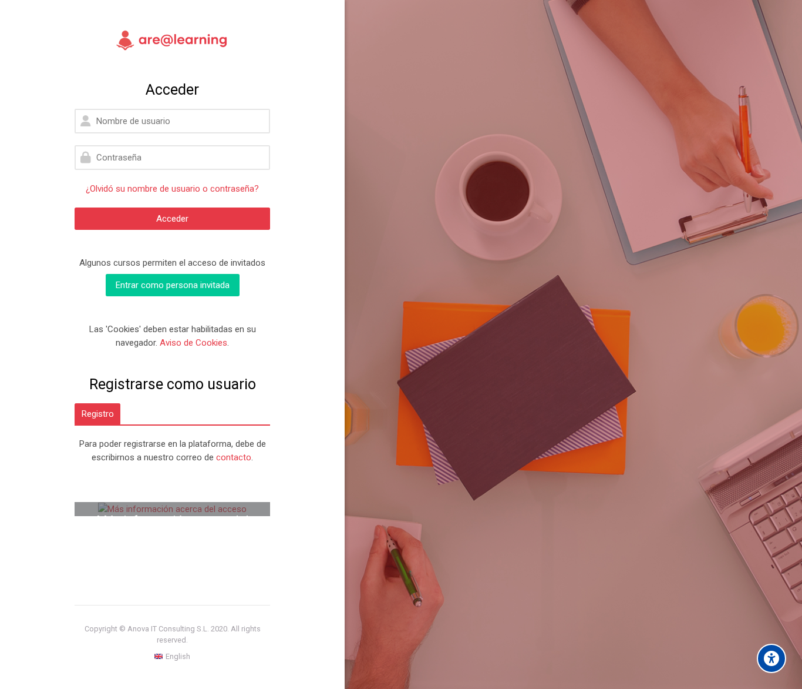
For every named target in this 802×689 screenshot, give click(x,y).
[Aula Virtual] (172, 40)
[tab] (97, 413)
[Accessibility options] (771, 658)
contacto (233, 457)
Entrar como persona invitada (173, 285)
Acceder (172, 218)
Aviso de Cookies (193, 342)
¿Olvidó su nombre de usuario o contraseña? (172, 188)
